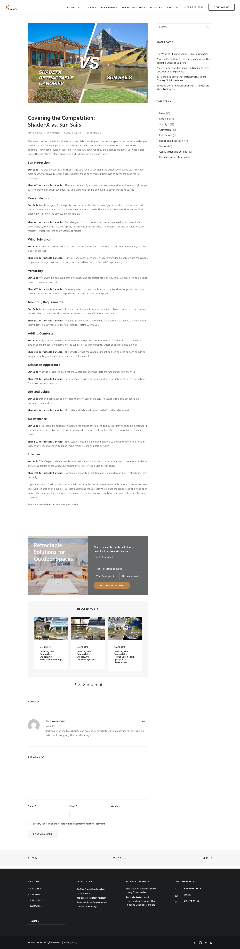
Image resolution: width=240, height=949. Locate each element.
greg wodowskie (55, 721)
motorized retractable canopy (53, 505)
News (67, 133)
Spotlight (56, 133)
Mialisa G (95, 133)
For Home (90, 7)
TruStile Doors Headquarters (91, 889)
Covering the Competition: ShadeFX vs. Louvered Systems (86, 656)
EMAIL (187, 894)
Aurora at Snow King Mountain (92, 902)
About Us (172, 7)
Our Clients (35, 889)
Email (73, 806)
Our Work (156, 7)
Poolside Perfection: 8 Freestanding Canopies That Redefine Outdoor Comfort (141, 901)
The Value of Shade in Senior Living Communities (141, 890)
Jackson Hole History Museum (91, 898)
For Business (109, 7)
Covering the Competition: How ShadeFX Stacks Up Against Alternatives (125, 657)
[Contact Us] (176, 902)
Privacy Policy (70, 942)
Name (32, 806)
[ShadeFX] (11, 7)
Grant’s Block (83, 893)
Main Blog (120, 857)
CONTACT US (192, 901)
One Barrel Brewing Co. (88, 907)
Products (73, 7)
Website (115, 806)
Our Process (36, 900)
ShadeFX (76, 133)
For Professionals (133, 7)
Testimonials (36, 906)
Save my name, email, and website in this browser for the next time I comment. (69, 824)
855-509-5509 (195, 7)
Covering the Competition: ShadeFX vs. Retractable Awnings (51, 656)
